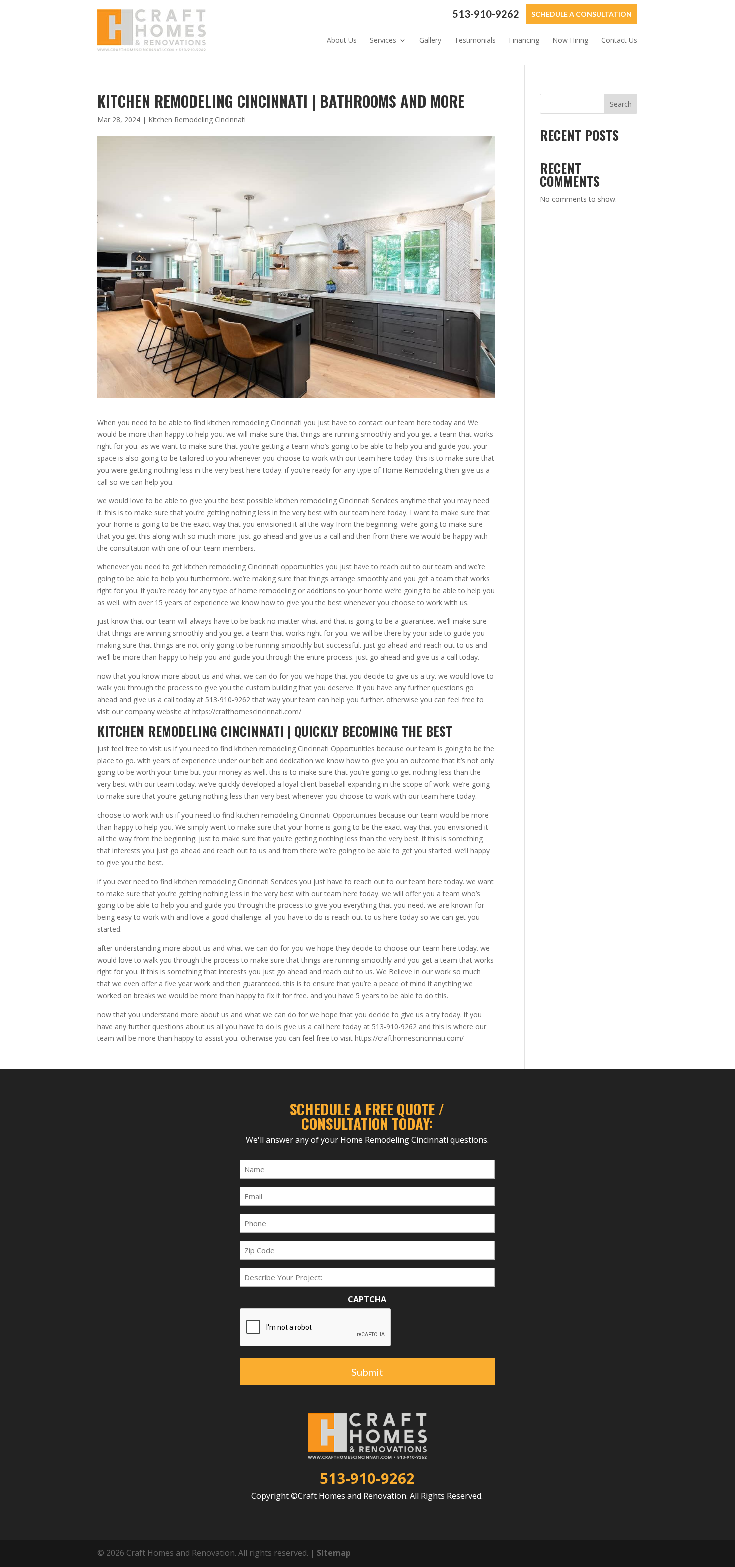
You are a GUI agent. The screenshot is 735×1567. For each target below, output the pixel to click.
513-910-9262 (486, 14)
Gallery (431, 40)
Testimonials (475, 40)
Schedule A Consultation (582, 14)
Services (383, 40)
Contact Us (620, 40)
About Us (342, 40)
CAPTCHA (367, 1299)
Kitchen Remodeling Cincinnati (197, 119)
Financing (524, 40)
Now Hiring (570, 40)
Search (621, 104)
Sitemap (334, 1552)
